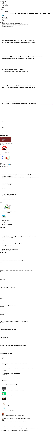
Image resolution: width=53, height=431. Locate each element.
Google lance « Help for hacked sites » (6, 143)
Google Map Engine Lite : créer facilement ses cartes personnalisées (13, 390)
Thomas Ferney (4, 212)
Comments (3, 357)
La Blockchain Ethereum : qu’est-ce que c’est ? (7, 26)
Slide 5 (2, 133)
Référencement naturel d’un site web (9, 211)
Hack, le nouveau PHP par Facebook (6, 353)
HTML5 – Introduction (5, 400)
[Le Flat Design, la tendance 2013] (4, 394)
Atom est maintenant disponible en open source (9, 194)
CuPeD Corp (11, 430)
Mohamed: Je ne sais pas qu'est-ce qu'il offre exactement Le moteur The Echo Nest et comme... (14, 421)
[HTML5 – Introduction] (4, 399)
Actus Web (3, 3)
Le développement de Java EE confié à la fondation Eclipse (14, 69)
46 (10, 164)
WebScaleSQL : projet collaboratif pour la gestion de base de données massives (13, 345)
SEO (2, 6)
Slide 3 (2, 121)
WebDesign (2, 227)
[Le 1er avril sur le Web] (4, 404)
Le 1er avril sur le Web (5, 405)
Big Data (3, 7)
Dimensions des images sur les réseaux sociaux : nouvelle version (12, 243)
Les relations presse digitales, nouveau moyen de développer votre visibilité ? (12, 23)
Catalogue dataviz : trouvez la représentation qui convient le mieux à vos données (12, 25)
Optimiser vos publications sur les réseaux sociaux (10, 249)
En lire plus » (3, 215)
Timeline (24, 430)
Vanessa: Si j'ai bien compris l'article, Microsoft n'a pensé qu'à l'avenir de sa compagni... (13, 415)
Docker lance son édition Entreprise (7, 183)
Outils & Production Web (5, 5)
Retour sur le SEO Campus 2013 (7, 224)
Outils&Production (4, 166)
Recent (2, 356)
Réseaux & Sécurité (4, 4)
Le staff (27, 430)
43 (8, 164)
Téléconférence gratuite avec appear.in (8, 199)
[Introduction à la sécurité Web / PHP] (4, 409)
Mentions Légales (21, 430)
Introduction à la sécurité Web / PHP (8, 410)
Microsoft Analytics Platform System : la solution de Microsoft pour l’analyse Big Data (14, 321)
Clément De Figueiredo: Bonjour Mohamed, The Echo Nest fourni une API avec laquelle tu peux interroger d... (16, 418)
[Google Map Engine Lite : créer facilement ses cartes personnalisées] (4, 389)
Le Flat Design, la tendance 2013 (7, 395)
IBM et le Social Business (6, 188)
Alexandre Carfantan (4, 190)
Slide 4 (2, 127)
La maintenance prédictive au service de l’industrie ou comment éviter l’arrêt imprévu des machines (15, 24)
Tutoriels (3, 8)
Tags (2, 358)
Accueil (3, 2)
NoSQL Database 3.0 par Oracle (5, 337)
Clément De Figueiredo (5, 176)
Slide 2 (2, 117)
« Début (5, 164)
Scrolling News (3, 252)
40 (7, 164)
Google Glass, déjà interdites (5, 152)
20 (6, 164)
